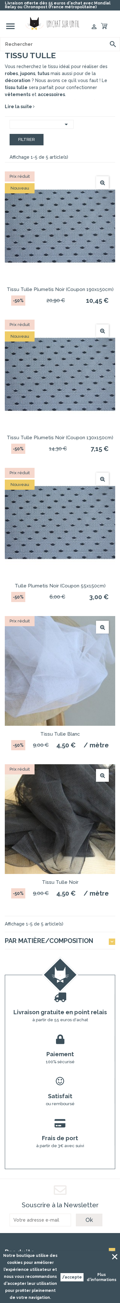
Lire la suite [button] (19, 106)
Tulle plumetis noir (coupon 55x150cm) (60, 586)
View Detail (102, 182)
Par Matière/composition (49, 941)
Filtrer (26, 139)
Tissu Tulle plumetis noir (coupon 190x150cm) (60, 289)
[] (113, 44)
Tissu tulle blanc (60, 734)
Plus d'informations (101, 1277)
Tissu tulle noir (60, 882)
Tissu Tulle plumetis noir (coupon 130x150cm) (60, 437)
